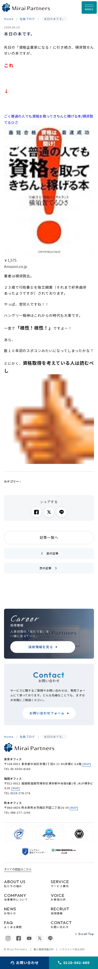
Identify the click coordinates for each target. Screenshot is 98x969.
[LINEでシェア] (62, 512)
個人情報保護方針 (44, 949)
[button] (89, 7)
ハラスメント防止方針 (72, 949)
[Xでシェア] (49, 512)
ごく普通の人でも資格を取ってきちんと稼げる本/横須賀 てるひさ (48, 119)
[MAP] (86, 764)
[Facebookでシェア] (36, 512)
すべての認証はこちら (17, 869)
